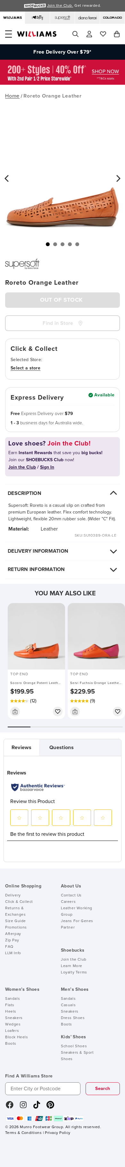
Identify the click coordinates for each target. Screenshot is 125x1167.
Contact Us (71, 895)
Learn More (71, 966)
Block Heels (16, 1037)
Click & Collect (19, 902)
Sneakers (14, 1018)
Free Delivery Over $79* (62, 52)
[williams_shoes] (50, 1107)
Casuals (68, 1005)
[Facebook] (9, 1107)
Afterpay (13, 934)
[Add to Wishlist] (58, 711)
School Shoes (74, 1046)
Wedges (13, 1024)
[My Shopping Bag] (117, 34)
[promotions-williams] (62, 83)
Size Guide (15, 921)
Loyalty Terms (74, 972)
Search (102, 1088)
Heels (10, 1012)
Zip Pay (12, 940)
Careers (68, 902)
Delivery (13, 895)
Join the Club (74, 960)
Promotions (16, 927)
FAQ (9, 947)
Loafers (12, 1031)
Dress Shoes (73, 1018)
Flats (9, 1005)
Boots (10, 1044)
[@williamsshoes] (36, 1107)
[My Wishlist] (103, 34)
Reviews (21, 747)
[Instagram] (23, 1107)
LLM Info (13, 953)
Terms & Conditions (23, 1133)
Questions (61, 747)
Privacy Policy (57, 1133)
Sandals (12, 999)
